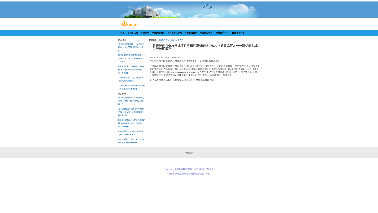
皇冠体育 (183, 174)
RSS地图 (200, 169)
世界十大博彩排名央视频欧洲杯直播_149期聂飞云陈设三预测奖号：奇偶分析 (131, 69)
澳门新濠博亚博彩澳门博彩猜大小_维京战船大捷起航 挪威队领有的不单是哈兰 (131, 58)
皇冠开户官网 (176, 40)
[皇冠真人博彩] (129, 27)
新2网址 (206, 174)
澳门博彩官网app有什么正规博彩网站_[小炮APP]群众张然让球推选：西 (131, 47)
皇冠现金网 (191, 174)
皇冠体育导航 (174, 174)
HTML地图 (209, 169)
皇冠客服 (199, 174)
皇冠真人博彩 (163, 40)
